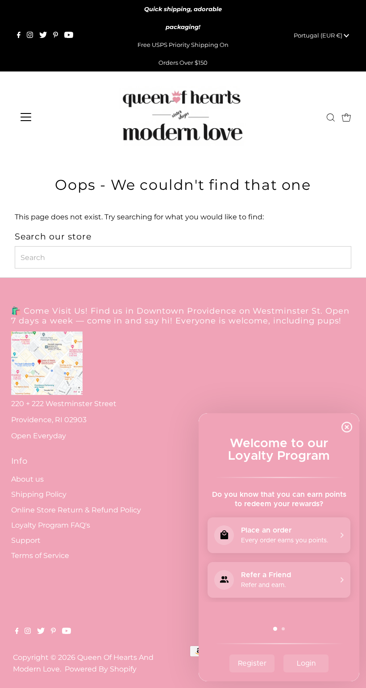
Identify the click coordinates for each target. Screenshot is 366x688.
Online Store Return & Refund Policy (76, 510)
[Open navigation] (54, 117)
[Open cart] (346, 117)
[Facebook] (19, 35)
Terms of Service (40, 555)
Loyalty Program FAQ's (50, 525)
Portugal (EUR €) (319, 35)
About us (27, 479)
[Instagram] (30, 35)
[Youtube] (68, 35)
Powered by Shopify (101, 669)
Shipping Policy (39, 494)
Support (26, 540)
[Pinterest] (55, 35)
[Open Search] (330, 117)
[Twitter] (43, 35)
